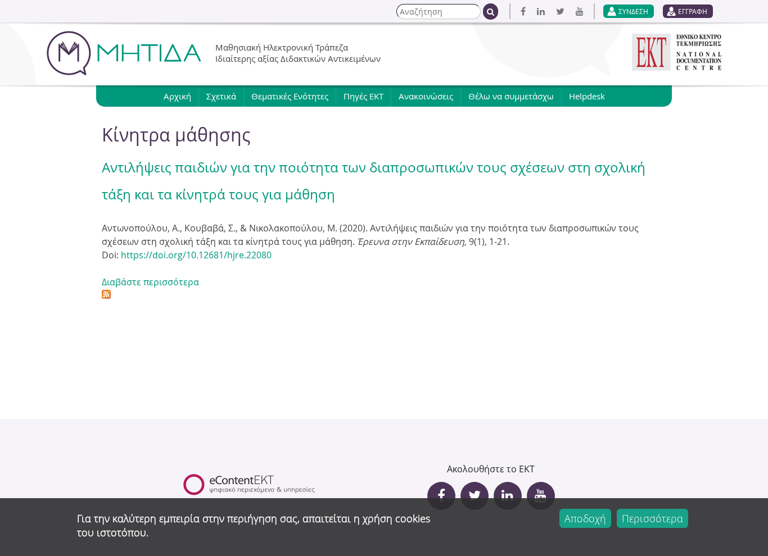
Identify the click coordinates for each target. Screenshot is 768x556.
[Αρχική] (124, 53)
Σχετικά (221, 96)
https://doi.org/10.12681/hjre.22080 (196, 255)
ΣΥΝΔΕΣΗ (633, 11)
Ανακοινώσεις (426, 96)
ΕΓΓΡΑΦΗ (692, 11)
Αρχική (177, 96)
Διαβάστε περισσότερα (150, 282)
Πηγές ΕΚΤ (363, 96)
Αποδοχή (585, 518)
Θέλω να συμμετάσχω (511, 96)
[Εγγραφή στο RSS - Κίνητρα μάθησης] (106, 295)
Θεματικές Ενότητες (289, 96)
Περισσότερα (652, 518)
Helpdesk (587, 96)
